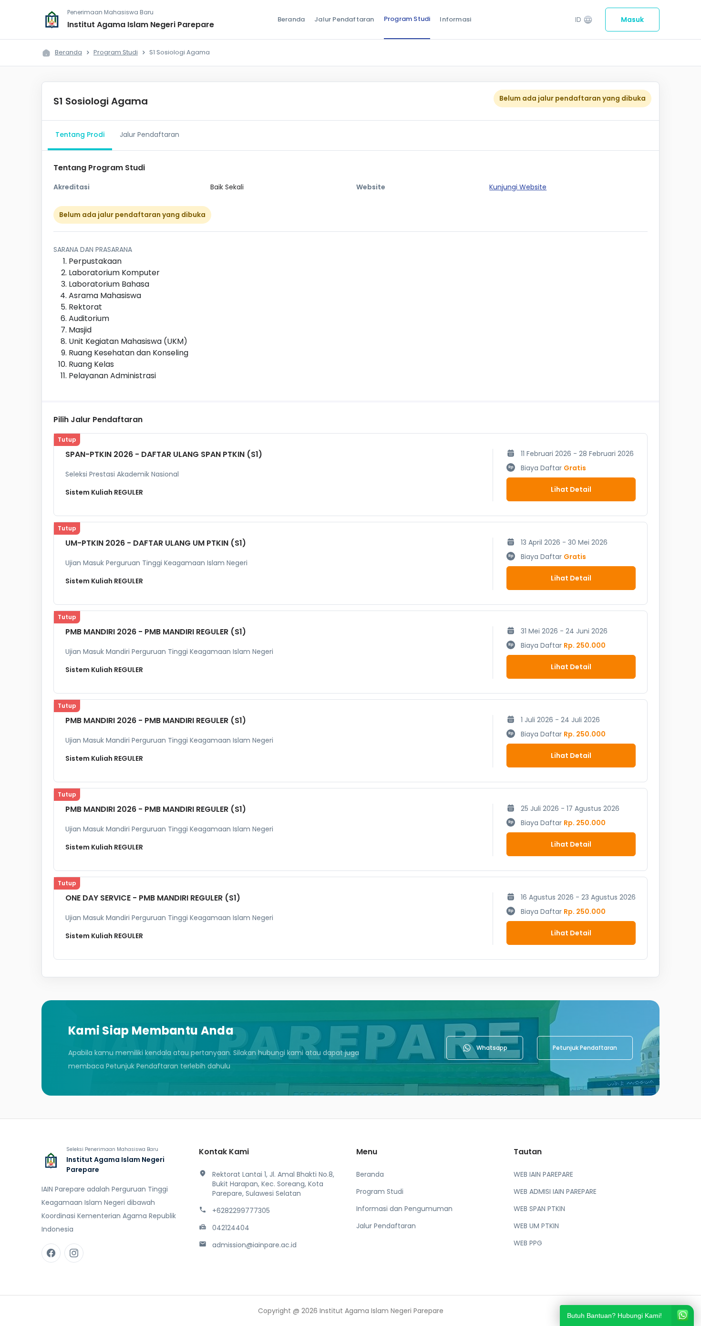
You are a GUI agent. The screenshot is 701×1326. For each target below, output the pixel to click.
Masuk (632, 19)
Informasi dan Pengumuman (404, 1208)
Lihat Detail (571, 489)
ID (584, 20)
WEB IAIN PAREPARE (543, 1174)
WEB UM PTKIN (536, 1226)
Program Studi (407, 18)
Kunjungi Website (517, 187)
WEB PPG (528, 1243)
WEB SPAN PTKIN (539, 1208)
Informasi (455, 19)
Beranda (291, 19)
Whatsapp (491, 1048)
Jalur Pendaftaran (344, 19)
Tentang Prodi (79, 134)
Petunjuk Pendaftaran (585, 1048)
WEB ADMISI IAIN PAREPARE (555, 1191)
